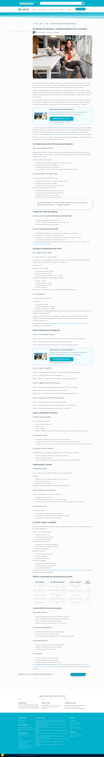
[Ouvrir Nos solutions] (46, 9)
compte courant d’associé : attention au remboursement (66, 323)
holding (45, 473)
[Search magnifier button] (83, 3)
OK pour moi (20, 750)
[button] (2, 755)
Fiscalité (47, 23)
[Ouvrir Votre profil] (56, 9)
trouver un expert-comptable (57, 134)
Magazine (41, 23)
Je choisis (7, 750)
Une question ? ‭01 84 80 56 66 (28, 2)
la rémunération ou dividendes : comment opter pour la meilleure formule (67, 570)
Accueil (35, 23)
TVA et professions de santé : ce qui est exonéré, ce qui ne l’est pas (49, 720)
